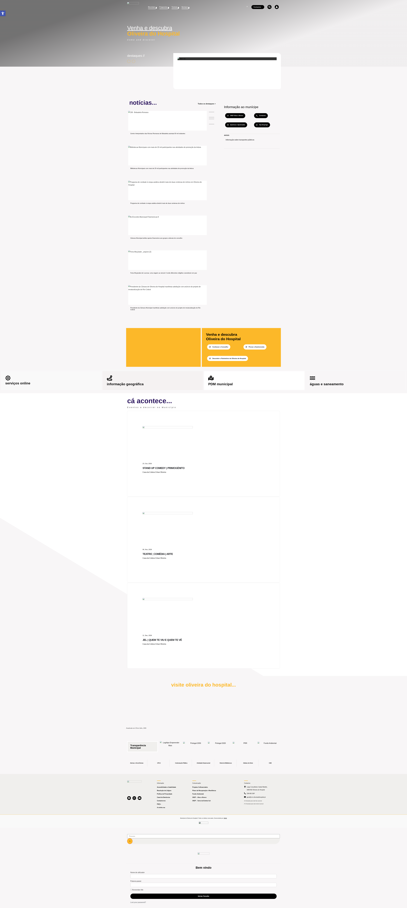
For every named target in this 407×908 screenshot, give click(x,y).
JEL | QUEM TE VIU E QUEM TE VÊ (162, 639)
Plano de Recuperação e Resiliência (204, 790)
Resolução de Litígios (164, 790)
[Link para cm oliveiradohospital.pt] (133, 7)
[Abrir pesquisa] (269, 7)
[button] (3, 13)
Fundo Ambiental (198, 794)
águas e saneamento (327, 384)
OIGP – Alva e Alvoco (199, 797)
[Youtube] (139, 798)
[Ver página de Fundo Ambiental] (269, 745)
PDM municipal (220, 384)
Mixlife (225, 818)
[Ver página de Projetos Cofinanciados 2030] (194, 745)
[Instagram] (134, 798)
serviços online (17, 383)
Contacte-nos (161, 801)
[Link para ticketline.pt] (168, 513)
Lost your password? (138, 902)
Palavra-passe (135, 881)
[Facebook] (129, 798)
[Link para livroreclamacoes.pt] (203, 824)
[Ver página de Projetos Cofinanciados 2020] (219, 745)
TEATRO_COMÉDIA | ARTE (158, 554)
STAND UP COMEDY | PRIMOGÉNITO (164, 468)
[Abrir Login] (277, 7)
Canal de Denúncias (163, 797)
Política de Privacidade (164, 794)
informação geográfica (125, 384)
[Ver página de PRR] (244, 745)
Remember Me (137, 890)
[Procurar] (129, 841)
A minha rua (161, 807)
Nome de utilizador (137, 872)
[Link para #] (181, 59)
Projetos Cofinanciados (200, 787)
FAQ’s (159, 804)
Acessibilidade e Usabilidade (166, 787)
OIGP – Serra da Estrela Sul (201, 801)
